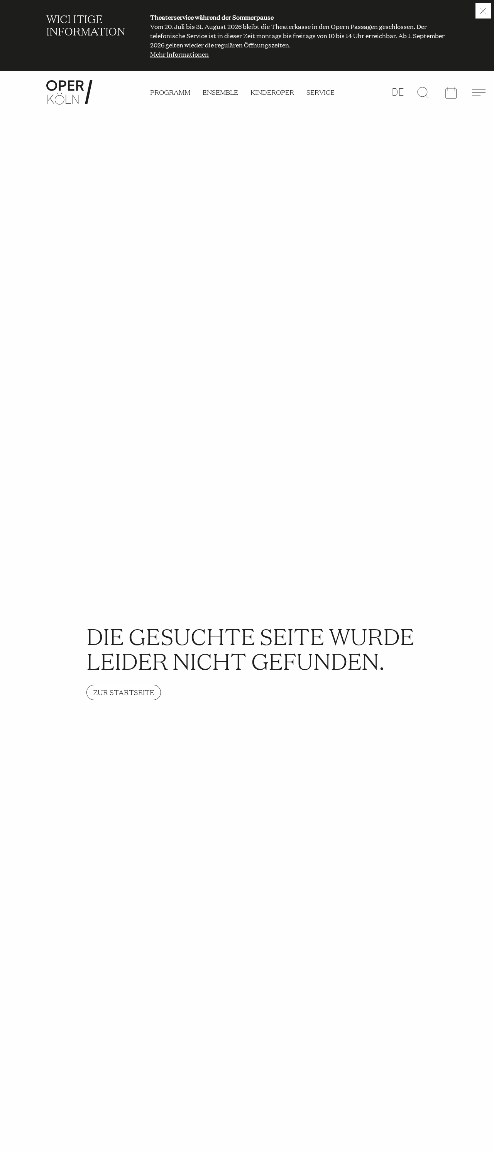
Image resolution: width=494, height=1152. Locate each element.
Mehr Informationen (179, 54)
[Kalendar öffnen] (451, 92)
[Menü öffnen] (478, 92)
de (398, 92)
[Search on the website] (423, 92)
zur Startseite (123, 692)
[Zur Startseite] (69, 92)
